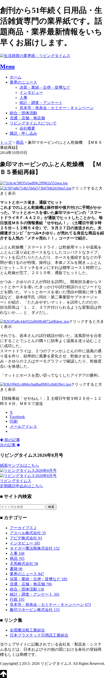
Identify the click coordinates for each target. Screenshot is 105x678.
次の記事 (8, 445)
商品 (17, 558)
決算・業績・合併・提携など (45, 87)
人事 (23, 97)
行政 (17, 599)
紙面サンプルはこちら (19, 465)
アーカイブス (23, 528)
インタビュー (31, 92)
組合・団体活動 (23, 113)
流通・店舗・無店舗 (27, 118)
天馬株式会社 (24, 564)
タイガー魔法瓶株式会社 (35, 548)
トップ (6, 142)
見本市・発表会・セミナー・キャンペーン (57, 108)
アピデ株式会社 (26, 538)
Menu (7, 66)
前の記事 (11, 440)
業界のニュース (23, 82)
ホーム (15, 77)
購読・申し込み (23, 133)
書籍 (16, 569)
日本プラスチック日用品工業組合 (39, 635)
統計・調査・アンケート (41, 103)
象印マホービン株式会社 (35, 610)
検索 (51, 507)
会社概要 (27, 128)
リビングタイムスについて (33, 123)
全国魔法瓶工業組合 (27, 630)
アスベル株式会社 (28, 533)
